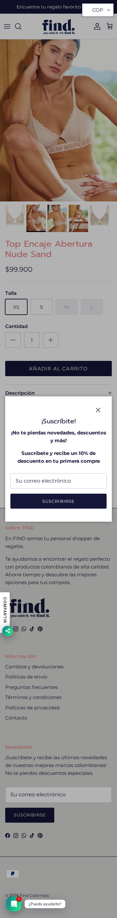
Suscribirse (58, 501)
